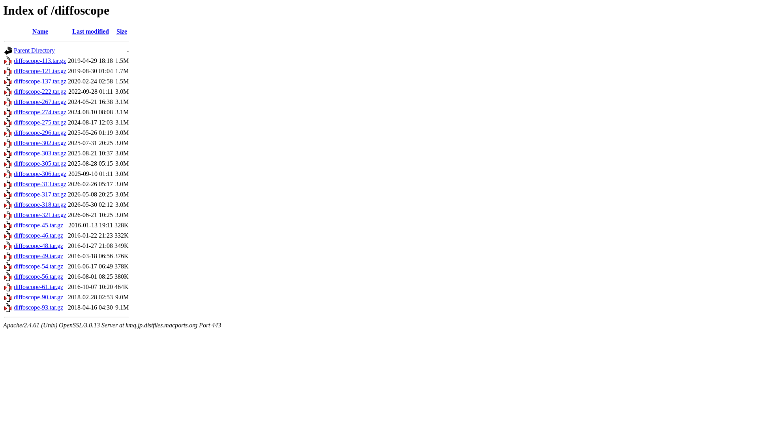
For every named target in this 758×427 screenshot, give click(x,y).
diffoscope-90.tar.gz (38, 297)
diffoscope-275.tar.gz (40, 122)
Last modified (90, 31)
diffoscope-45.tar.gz (38, 225)
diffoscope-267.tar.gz (40, 101)
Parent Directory (34, 50)
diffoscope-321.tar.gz (40, 215)
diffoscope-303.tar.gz (40, 153)
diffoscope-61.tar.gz (38, 286)
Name (40, 31)
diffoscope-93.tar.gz (38, 307)
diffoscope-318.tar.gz (40, 204)
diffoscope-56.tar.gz (38, 276)
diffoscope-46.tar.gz (38, 235)
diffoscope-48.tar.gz (38, 245)
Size (121, 31)
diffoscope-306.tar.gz (40, 173)
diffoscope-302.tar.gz (40, 143)
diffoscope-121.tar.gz (40, 71)
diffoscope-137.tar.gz (40, 81)
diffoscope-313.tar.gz (40, 184)
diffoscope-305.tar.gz (40, 163)
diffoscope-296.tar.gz (40, 132)
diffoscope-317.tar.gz (40, 194)
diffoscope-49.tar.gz (38, 256)
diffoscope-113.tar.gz (40, 60)
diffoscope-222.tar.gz (40, 91)
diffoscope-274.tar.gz (40, 112)
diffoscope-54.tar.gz (38, 266)
